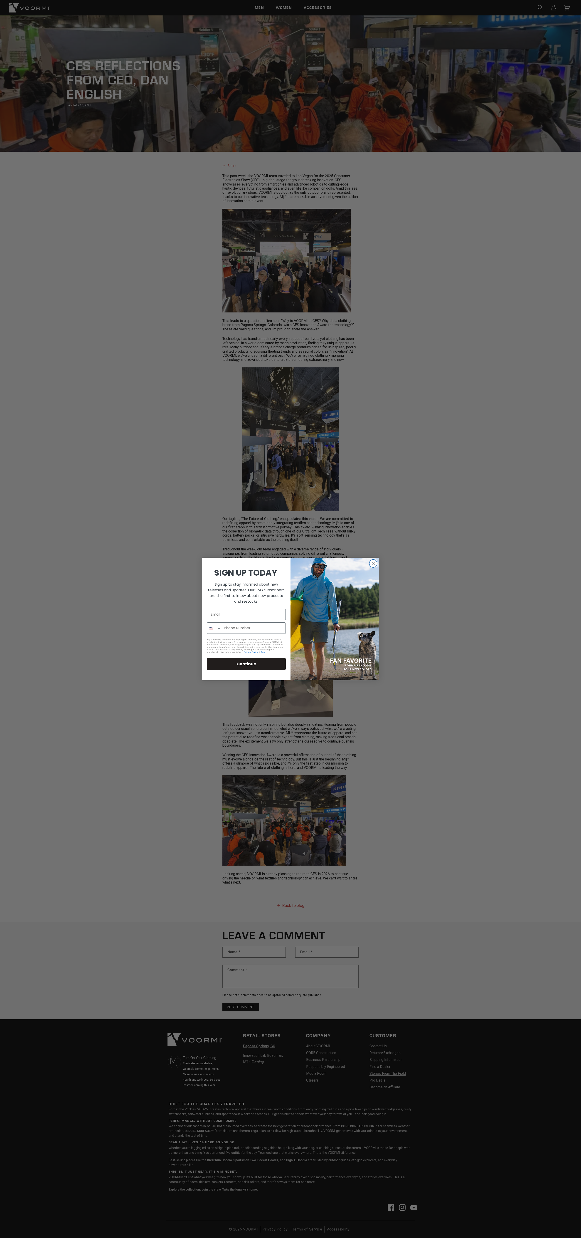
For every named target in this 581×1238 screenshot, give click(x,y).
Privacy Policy (251, 652)
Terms (264, 652)
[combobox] (214, 628)
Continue (246, 664)
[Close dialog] (373, 563)
